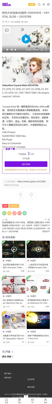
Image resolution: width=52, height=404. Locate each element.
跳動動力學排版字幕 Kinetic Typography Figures (13, 337)
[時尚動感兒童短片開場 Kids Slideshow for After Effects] (38, 284)
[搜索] (39, 4)
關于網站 (7, 373)
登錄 (9, 356)
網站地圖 (30, 387)
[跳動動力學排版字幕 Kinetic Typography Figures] (13, 320)
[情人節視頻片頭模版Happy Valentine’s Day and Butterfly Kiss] (13, 284)
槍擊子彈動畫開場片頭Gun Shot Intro (38, 337)
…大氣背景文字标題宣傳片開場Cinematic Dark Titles (38, 266)
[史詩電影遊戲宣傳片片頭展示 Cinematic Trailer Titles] (13, 249)
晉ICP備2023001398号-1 (32, 394)
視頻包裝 (14, 206)
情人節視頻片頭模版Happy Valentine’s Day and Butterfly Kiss (13, 301)
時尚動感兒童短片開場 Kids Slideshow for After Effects (38, 301)
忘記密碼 (30, 379)
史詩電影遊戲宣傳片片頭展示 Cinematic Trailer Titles (13, 266)
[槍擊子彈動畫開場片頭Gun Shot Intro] (38, 320)
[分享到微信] (4, 213)
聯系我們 (7, 378)
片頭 (5, 206)
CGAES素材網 (6, 4)
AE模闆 (17, 22)
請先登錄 (26, 164)
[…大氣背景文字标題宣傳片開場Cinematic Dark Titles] (38, 249)
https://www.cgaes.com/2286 (31, 181)
